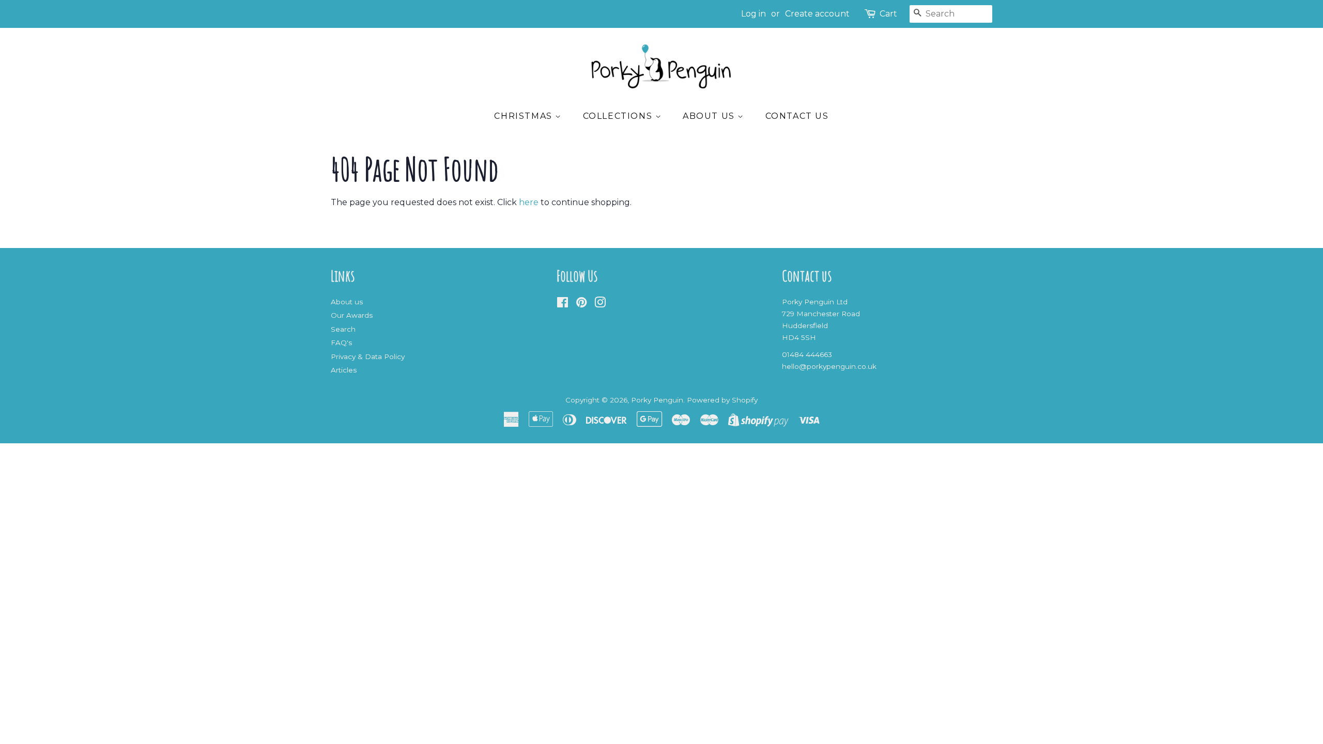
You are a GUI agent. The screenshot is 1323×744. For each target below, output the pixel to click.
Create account (817, 14)
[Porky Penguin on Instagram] (600, 304)
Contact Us (797, 116)
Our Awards (352, 315)
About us (710, 116)
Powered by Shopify (722, 400)
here (529, 202)
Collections (619, 116)
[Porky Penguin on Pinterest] (581, 304)
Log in (753, 14)
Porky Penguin (657, 400)
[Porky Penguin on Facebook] (562, 304)
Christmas (524, 116)
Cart (888, 14)
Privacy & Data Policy (368, 356)
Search (343, 329)
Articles (344, 370)
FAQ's (341, 342)
